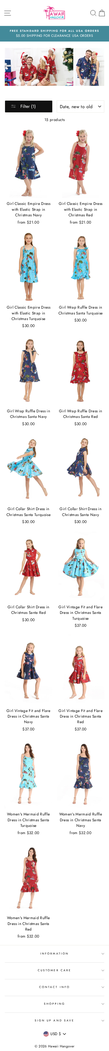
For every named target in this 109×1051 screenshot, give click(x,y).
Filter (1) (27, 106)
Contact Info (54, 987)
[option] (54, 34)
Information (54, 953)
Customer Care (54, 970)
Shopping (54, 1004)
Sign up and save (54, 1020)
